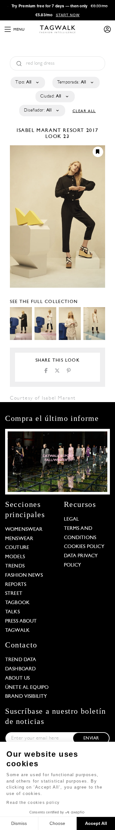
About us (17, 678)
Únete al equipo (27, 687)
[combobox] (27, 82)
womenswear (24, 529)
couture (17, 547)
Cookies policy (84, 546)
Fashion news (24, 575)
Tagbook (17, 602)
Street (13, 593)
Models (15, 556)
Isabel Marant (40, 130)
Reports (15, 584)
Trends (15, 566)
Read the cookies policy (33, 802)
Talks (12, 612)
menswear (19, 538)
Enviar (91, 738)
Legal (71, 519)
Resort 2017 (80, 130)
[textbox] (27, 82)
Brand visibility (26, 696)
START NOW (68, 14)
